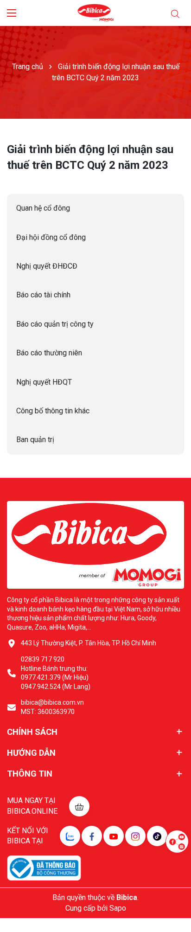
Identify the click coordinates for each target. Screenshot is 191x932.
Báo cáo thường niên (49, 352)
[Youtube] (113, 836)
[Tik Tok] (157, 836)
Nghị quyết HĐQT (44, 382)
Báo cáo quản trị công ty (55, 324)
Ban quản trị (35, 439)
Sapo (117, 908)
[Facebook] (92, 836)
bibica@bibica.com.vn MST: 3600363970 (52, 707)
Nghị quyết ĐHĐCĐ (46, 266)
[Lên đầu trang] (177, 869)
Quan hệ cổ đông (43, 208)
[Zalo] (70, 836)
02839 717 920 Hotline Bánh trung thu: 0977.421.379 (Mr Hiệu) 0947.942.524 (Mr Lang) (55, 673)
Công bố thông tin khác (52, 410)
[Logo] (95, 13)
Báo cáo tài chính (43, 294)
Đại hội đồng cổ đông (51, 237)
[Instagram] (135, 836)
